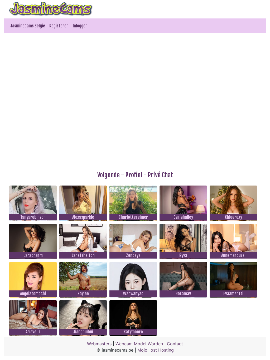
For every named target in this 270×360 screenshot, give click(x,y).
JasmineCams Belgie (27, 25)
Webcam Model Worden (139, 343)
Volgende (108, 175)
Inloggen (80, 25)
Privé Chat (160, 175)
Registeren (59, 25)
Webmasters (99, 343)
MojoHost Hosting (155, 350)
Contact (175, 343)
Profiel (133, 175)
